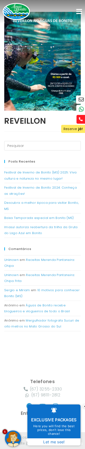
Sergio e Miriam (17, 290)
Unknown (11, 260)
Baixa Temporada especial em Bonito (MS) (39, 218)
